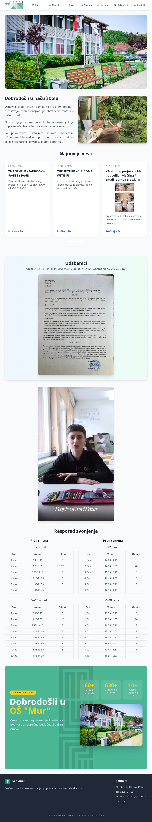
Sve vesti (76, 245)
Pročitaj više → (17, 231)
